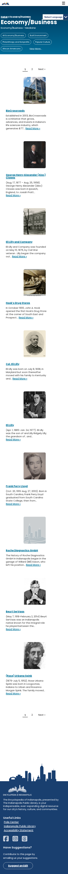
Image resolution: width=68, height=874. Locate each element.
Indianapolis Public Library (20, 826)
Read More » (32, 128)
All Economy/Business (13, 35)
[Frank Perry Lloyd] (35, 466)
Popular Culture (42, 42)
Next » (41, 69)
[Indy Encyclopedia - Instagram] (16, 840)
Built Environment (38, 35)
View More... (35, 48)
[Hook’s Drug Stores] (35, 283)
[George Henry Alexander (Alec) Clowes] (35, 155)
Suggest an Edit (18, 865)
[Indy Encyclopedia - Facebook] (7, 840)
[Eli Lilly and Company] (35, 222)
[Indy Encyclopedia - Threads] (26, 840)
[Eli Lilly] (35, 405)
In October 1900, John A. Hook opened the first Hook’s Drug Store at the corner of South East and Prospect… (26, 312)
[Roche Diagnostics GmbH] (35, 530)
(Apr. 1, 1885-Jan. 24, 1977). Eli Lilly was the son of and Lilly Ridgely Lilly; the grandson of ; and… (26, 433)
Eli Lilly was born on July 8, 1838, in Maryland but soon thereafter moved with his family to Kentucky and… (26, 373)
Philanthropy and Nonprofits (16, 42)
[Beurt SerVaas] (35, 591)
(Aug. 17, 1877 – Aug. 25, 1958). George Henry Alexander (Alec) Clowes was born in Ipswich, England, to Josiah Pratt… (24, 187)
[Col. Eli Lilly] (35, 344)
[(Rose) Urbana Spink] (35, 655)
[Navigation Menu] (64, 3)
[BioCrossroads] (35, 90)
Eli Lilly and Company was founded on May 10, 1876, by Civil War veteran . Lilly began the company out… (26, 251)
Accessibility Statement (18, 830)
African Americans (12, 48)
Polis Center (11, 822)
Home (4, 16)
